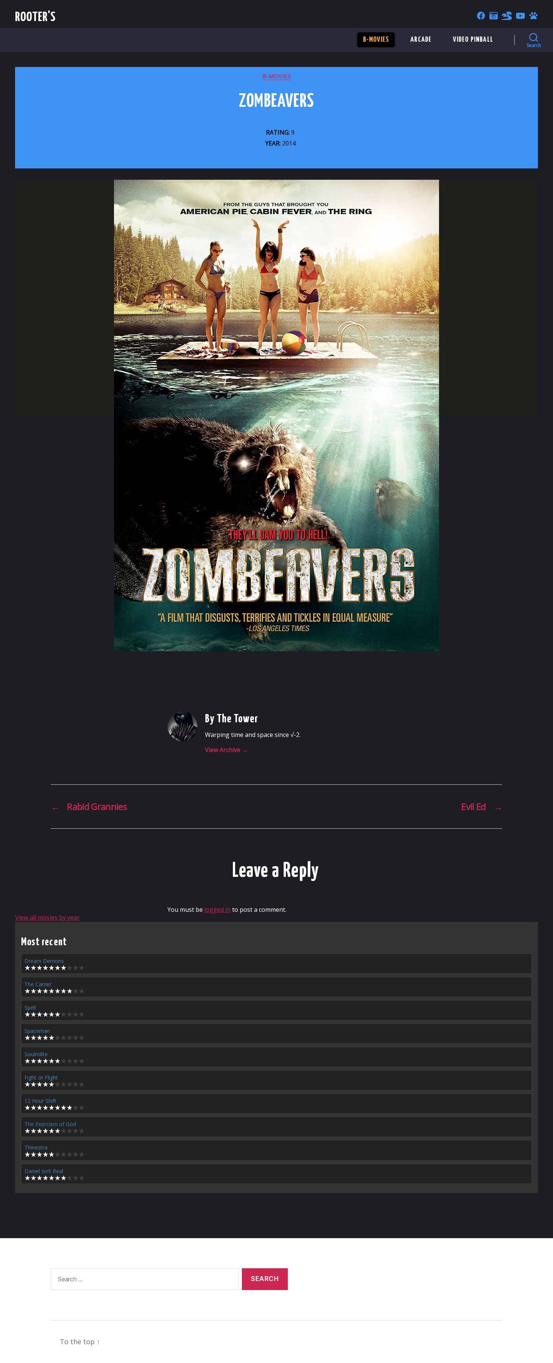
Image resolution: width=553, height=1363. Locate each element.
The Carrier (38, 984)
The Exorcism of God (50, 1124)
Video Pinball (473, 39)
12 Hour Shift (40, 1100)
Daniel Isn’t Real (43, 1171)
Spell (30, 1007)
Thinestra (35, 1147)
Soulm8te (36, 1054)
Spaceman (37, 1030)
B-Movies (376, 39)
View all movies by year (47, 917)
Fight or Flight (41, 1077)
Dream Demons (44, 960)
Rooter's (35, 17)
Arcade (420, 39)
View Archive (226, 750)
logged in (217, 909)
